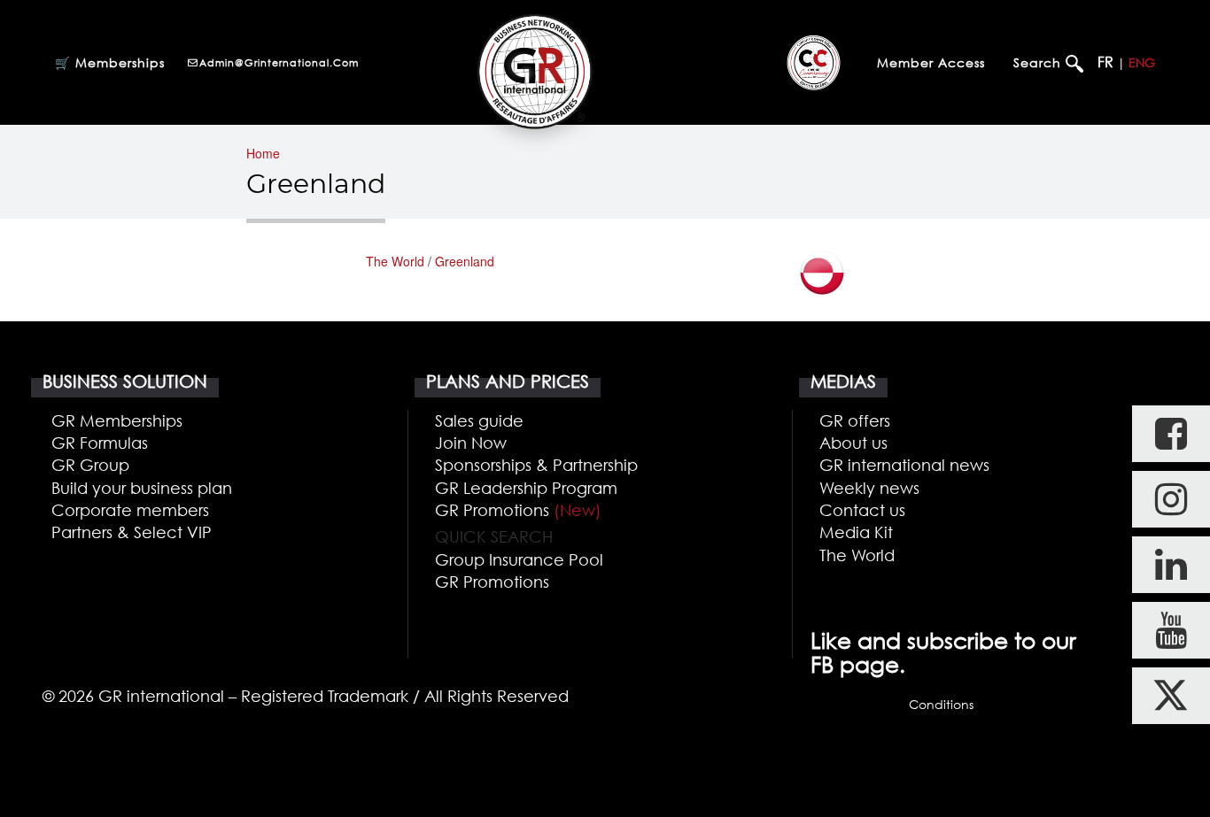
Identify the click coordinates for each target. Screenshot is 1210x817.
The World (395, 261)
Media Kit (856, 532)
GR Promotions (518, 510)
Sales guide (479, 420)
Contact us (862, 510)
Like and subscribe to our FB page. (943, 652)
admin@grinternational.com (279, 62)
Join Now (471, 442)
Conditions (941, 704)
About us (853, 442)
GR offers (854, 420)
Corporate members (130, 510)
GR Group (90, 464)
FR (1105, 62)
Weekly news (869, 487)
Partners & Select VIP (131, 532)
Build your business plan (141, 487)
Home (263, 153)
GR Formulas (99, 442)
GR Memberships (116, 420)
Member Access (931, 62)
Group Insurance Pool (519, 559)
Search (1039, 62)
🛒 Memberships (110, 62)
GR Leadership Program (526, 487)
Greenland (464, 261)
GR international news (904, 464)
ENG (1142, 62)
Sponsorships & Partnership (536, 464)
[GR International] (534, 71)
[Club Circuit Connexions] (814, 62)
